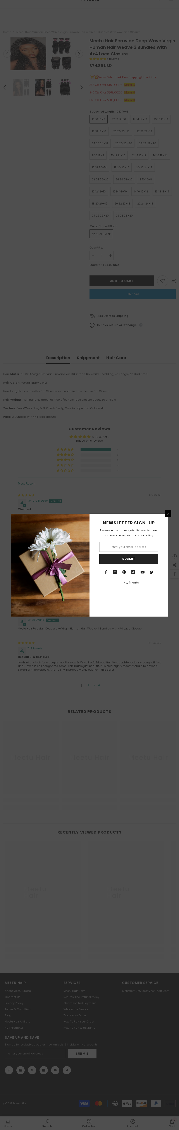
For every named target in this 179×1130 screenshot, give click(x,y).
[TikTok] (133, 572)
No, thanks (131, 582)
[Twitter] (151, 572)
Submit (128, 559)
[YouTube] (142, 572)
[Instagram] (115, 572)
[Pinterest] (124, 572)
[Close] (168, 513)
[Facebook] (105, 572)
